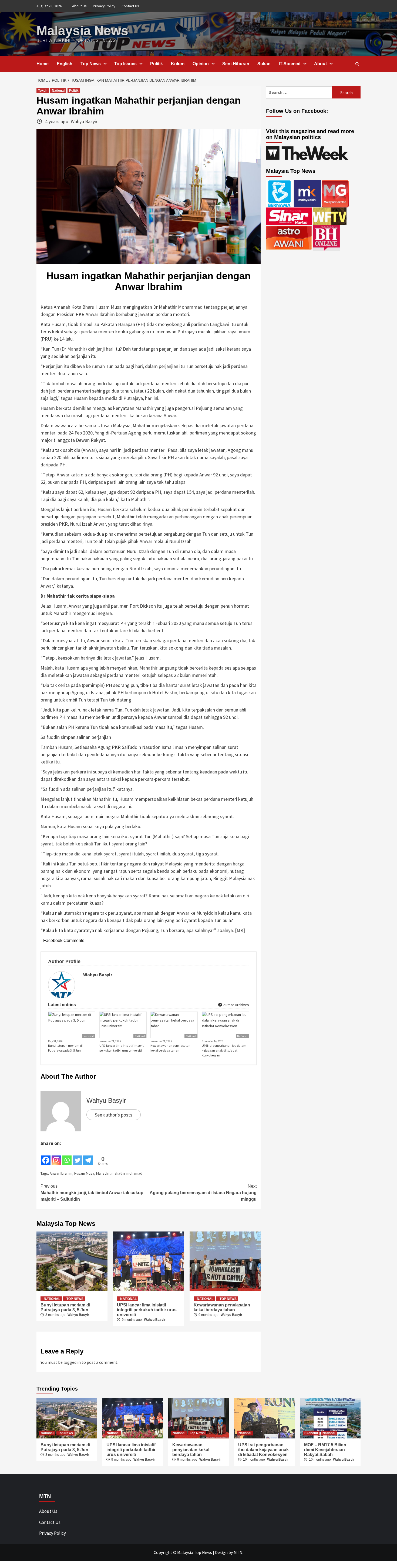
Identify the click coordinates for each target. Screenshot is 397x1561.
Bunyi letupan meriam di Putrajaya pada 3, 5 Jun (65, 1047)
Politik (156, 63)
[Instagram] (56, 1156)
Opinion (201, 63)
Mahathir (103, 1173)
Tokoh (42, 91)
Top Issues (125, 63)
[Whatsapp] (67, 1156)
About (320, 63)
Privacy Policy (104, 6)
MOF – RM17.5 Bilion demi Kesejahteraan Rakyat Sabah (325, 1450)
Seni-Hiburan (235, 63)
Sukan (264, 63)
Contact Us (130, 6)
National (58, 91)
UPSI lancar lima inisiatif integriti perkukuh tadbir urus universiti (121, 1047)
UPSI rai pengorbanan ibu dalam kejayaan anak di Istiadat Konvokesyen (224, 1050)
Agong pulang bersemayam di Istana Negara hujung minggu (203, 1192)
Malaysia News (82, 31)
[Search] (357, 64)
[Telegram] (88, 1156)
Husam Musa (84, 1173)
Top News (90, 63)
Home (42, 63)
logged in (72, 1362)
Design (221, 1552)
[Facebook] (46, 1156)
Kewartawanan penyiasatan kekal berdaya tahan (170, 1047)
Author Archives (236, 1004)
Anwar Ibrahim (61, 1173)
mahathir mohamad (127, 1173)
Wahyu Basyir (84, 121)
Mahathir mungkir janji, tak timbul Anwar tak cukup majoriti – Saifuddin (92, 1192)
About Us (79, 6)
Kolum (177, 63)
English (64, 63)
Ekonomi (311, 1433)
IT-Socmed (290, 63)
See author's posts (113, 1115)
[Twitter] (77, 1156)
